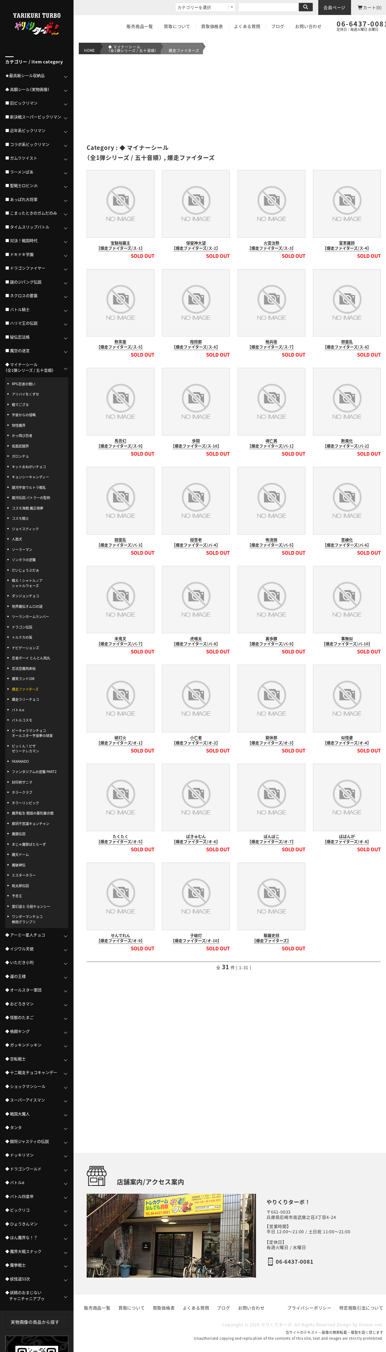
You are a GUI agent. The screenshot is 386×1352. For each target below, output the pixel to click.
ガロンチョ (20, 456)
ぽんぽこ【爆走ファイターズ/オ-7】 (271, 838)
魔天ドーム (20, 854)
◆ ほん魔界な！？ (21, 1237)
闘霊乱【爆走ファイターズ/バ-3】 (120, 542)
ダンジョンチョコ (25, 595)
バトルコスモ (22, 719)
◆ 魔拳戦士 (15, 1265)
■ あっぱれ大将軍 (21, 199)
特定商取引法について (361, 1308)
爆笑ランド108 (23, 678)
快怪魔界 (18, 425)
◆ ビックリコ (17, 1210)
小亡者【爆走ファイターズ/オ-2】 (196, 740)
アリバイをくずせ (25, 393)
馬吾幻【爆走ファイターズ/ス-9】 (120, 443)
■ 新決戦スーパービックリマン (33, 117)
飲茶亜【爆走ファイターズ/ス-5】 (120, 344)
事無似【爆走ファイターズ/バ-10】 (347, 641)
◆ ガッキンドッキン (23, 1045)
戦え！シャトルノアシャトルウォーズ (27, 583)
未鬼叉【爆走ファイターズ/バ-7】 (120, 641)
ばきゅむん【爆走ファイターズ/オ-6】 (196, 838)
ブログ (277, 26)
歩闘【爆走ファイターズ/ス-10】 (196, 443)
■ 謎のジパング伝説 (23, 282)
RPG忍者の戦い (23, 383)
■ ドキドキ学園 (19, 254)
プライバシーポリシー (309, 1308)
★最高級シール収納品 (25, 75)
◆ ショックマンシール (25, 1086)
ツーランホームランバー (30, 616)
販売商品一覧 (140, 26)
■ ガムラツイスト (21, 158)
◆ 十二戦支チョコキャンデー (31, 1072)
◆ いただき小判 (19, 962)
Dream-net (370, 1324)
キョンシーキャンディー (30, 476)
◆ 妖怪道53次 (17, 1279)
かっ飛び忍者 (22, 435)
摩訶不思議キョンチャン (30, 823)
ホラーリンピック (25, 802)
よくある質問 (247, 26)
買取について (177, 26)
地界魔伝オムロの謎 (27, 606)
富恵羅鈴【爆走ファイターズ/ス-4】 (347, 245)
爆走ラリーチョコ (25, 699)
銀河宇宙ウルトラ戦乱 (29, 487)
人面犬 (17, 538)
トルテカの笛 (22, 637)
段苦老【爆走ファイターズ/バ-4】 (196, 542)
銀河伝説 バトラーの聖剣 (31, 497)
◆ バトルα (14, 1182)
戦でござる (20, 404)
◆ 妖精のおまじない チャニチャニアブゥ (25, 1295)
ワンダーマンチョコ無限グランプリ (27, 919)
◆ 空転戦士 (15, 1059)
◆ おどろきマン (19, 1004)
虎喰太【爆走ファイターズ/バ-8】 (196, 641)
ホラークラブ (22, 792)
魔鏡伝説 (18, 833)
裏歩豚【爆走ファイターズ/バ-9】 (271, 641)
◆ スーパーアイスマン (25, 1100)
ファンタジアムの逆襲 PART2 (34, 771)
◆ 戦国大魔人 (17, 1114)
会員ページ (335, 7)
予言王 (17, 895)
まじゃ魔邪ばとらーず (29, 844)
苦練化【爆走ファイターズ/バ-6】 (347, 542)
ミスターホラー (24, 875)
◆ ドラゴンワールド (23, 1169)
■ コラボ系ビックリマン (27, 144)
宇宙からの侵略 (24, 414)
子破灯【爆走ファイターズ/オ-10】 (196, 938)
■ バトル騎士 (17, 309)
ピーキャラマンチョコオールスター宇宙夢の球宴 (32, 733)
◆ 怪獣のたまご (19, 1017)
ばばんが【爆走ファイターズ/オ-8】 (347, 838)
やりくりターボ (276, 1324)
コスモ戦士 (20, 518)
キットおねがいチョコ (29, 466)
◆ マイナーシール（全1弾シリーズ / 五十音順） (132, 48)
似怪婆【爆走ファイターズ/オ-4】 (347, 740)
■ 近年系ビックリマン (25, 130)
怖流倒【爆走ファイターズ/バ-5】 (271, 542)
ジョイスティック (25, 528)
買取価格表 (212, 26)
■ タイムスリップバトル (27, 227)
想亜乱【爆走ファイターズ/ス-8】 (347, 344)
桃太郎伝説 (20, 885)
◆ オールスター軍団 (23, 990)
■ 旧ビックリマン (21, 103)
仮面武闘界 (20, 445)
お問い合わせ (308, 26)
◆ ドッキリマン (19, 1155)
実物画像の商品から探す (35, 1322)
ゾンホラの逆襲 (24, 559)
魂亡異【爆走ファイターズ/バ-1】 (271, 443)
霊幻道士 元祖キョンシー (31, 906)
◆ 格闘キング (17, 1031)
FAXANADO (20, 761)
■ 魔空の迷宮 (17, 350)
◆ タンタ (13, 1127)
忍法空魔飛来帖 (24, 668)
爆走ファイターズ (184, 50)
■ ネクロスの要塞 (21, 295)
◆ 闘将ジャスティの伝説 (27, 1141)
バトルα (18, 709)
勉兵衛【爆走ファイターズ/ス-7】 (271, 344)
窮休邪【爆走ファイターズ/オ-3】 (271, 740)
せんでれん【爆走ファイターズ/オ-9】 (120, 938)
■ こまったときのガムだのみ (31, 213)
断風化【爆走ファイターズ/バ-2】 (347, 443)
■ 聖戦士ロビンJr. (21, 185)
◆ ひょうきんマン (21, 1224)
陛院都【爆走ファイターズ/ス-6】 (196, 344)
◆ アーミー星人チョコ (25, 935)
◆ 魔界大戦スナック (23, 1251)
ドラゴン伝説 (22, 626)
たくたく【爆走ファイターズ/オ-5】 (120, 838)
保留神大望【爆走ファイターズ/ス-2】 (196, 245)
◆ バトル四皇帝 (19, 1196)
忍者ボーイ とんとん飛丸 (31, 657)
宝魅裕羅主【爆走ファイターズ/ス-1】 (120, 245)
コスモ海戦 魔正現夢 (27, 507)
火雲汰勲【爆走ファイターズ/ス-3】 (271, 245)
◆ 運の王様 (15, 976)
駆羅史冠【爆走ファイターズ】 (271, 938)
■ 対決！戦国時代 (21, 240)
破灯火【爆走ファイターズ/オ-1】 (120, 740)
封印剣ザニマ (22, 781)
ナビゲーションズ (25, 647)
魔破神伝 (18, 864)
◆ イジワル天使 (19, 949)
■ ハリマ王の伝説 (21, 323)
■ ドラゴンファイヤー (25, 268)
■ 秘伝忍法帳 (17, 337)
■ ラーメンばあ (19, 172)
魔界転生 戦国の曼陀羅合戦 (33, 812)
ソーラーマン (22, 549)
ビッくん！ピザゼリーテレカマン (25, 748)
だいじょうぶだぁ (25, 570)
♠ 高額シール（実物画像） (27, 89)
